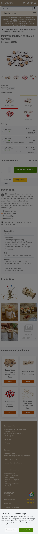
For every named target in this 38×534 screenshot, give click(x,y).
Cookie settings (11, 530)
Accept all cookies (26, 530)
